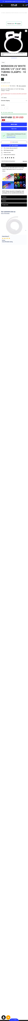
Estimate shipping (5, 100)
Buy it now (14, 128)
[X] (7, 158)
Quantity (3, 105)
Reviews (4, 201)
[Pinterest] (9, 158)
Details (4, 165)
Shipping (3, 121)
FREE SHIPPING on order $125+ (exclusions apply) (15, 1)
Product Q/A (5, 204)
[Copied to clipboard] (14, 158)
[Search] (23, 5)
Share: (2, 157)
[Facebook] (5, 158)
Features (4, 197)
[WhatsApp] (11, 158)
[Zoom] (26, 31)
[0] (26, 5)
